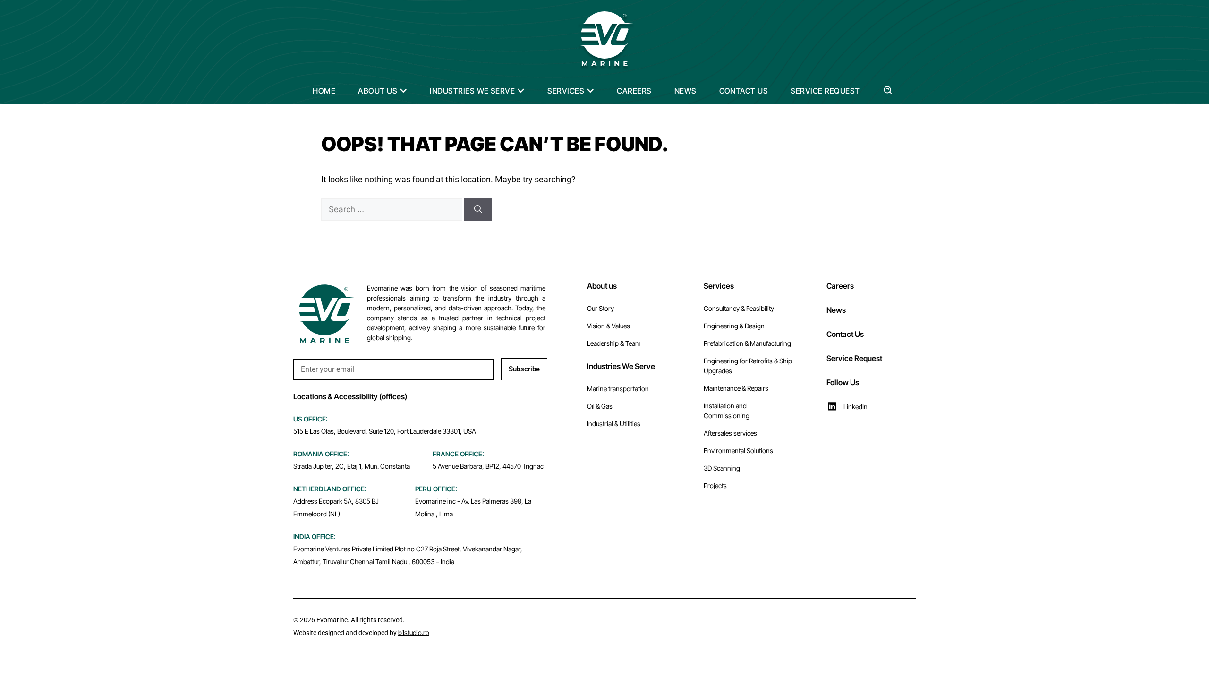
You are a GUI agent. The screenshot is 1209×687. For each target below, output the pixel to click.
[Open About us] (403, 90)
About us (602, 286)
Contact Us (845, 334)
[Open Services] (590, 90)
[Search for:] (392, 209)
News (836, 310)
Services (719, 286)
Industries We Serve (621, 366)
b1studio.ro (413, 632)
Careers (840, 286)
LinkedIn (855, 407)
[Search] (478, 209)
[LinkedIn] (832, 406)
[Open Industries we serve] (521, 90)
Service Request (854, 358)
